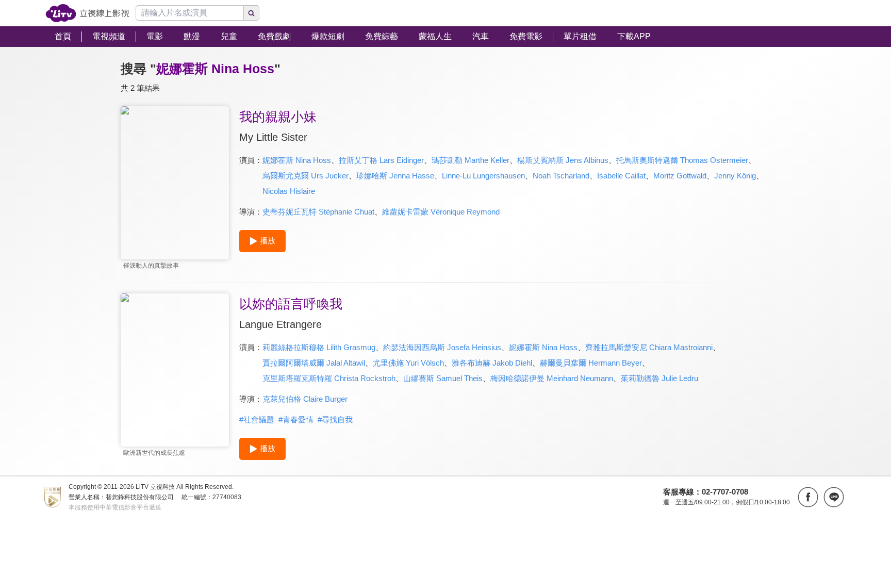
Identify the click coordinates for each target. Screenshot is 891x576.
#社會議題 (256, 419)
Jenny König (735, 175)
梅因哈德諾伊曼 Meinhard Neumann (551, 378)
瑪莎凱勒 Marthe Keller (470, 160)
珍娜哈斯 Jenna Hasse (395, 175)
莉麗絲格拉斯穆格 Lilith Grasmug (318, 347)
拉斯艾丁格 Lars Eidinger (381, 160)
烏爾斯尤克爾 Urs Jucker (305, 175)
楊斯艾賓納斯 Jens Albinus (562, 160)
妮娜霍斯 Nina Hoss (296, 160)
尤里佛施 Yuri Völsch (408, 362)
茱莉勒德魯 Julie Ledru (659, 378)
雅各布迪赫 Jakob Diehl (492, 362)
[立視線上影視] (87, 13)
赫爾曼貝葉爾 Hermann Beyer (591, 362)
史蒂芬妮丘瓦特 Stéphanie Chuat (318, 211)
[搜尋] (251, 13)
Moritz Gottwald (679, 175)
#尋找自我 (335, 419)
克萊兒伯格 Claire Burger (305, 398)
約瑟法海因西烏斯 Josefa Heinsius (442, 347)
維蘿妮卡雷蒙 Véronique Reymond (441, 211)
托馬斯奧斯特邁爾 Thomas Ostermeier (682, 160)
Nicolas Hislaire (288, 191)
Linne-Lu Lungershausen (483, 175)
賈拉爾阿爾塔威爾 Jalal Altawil (313, 362)
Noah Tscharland (561, 175)
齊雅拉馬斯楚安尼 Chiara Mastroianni (649, 347)
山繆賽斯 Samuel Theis (443, 378)
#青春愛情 (296, 419)
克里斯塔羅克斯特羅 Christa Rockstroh (328, 378)
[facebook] (808, 497)
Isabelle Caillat (621, 175)
